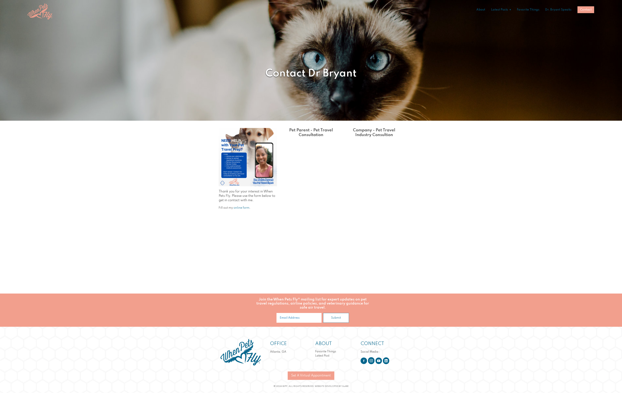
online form (241, 207)
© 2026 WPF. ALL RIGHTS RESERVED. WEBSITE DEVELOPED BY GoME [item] (311, 386)
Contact (586, 9)
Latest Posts (499, 9)
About (480, 9)
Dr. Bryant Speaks (558, 9)
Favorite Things (528, 9)
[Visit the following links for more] (364, 361)
